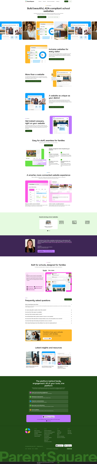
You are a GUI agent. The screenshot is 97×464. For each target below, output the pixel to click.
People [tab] (45, 270)
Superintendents (30, 286)
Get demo (66, 1)
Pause (49, 230)
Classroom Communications (48, 433)
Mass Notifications (47, 434)
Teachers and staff (39, 288)
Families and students (31, 289)
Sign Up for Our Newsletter (61, 437)
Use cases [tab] (51, 270)
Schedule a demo (48, 145)
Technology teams (31, 288)
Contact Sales (59, 432)
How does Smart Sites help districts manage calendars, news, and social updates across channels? (43, 318)
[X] (68, 448)
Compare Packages (37, 436)
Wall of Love (59, 433)
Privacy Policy (29, 448)
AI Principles (36, 433)
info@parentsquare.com (40, 446)
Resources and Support (50, 1)
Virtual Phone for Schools (48, 441)
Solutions (44, 1)
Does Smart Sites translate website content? (33, 314)
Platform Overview (37, 430)
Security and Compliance (38, 434)
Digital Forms (46, 440)
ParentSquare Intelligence (38, 432)
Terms (33, 448)
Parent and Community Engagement (49, 432)
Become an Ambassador (60, 436)
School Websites (46, 436)
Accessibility (36, 448)
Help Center (69, 430)
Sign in (70, 1)
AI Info (26, 448)
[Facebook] (67, 448)
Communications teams (38, 286)
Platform (40, 1)
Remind (58, 434)
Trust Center (69, 432)
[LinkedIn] (70, 448)
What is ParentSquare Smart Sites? (31, 304)
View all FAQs (67, 299)
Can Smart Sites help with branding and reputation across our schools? (38, 320)
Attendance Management (47, 430)
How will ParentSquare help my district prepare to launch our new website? (39, 316)
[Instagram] (71, 448)
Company (57, 1)
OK (58, 462)
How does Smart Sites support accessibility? (33, 312)
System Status (70, 433)
